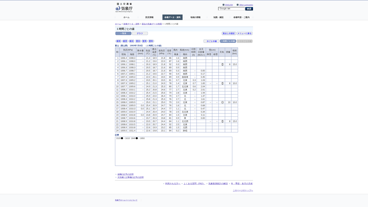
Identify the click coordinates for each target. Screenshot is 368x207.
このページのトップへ (243, 190)
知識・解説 (218, 17)
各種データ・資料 (172, 17)
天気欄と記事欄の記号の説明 (130, 177)
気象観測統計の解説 (218, 183)
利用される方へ (172, 183)
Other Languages (246, 5)
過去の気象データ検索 (152, 24)
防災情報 (149, 17)
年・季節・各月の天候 (242, 183)
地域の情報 (195, 17)
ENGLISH (229, 5)
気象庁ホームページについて (126, 200)
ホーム (126, 17)
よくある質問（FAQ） (194, 183)
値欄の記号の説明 (125, 174)
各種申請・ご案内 (241, 17)
